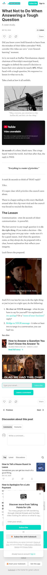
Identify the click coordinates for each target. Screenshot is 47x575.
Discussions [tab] (20, 457)
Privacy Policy (27, 547)
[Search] (42, 457)
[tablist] (12, 427)
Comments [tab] (7, 427)
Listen (41, 30)
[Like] (4, 36)
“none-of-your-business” (33, 315)
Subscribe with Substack (25, 536)
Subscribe (33, 3)
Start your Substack (17, 564)
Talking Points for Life (17, 347)
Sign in (42, 3)
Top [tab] (4, 457)
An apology (11, 315)
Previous (9, 410)
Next (39, 410)
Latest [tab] (11, 457)
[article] (23, 471)
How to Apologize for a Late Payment (16, 486)
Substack (11, 570)
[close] (40, 494)
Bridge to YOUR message (18, 323)
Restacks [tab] (17, 427)
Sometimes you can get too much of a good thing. (17, 471)
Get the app (35, 564)
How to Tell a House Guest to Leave (16, 465)
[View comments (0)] (10, 36)
